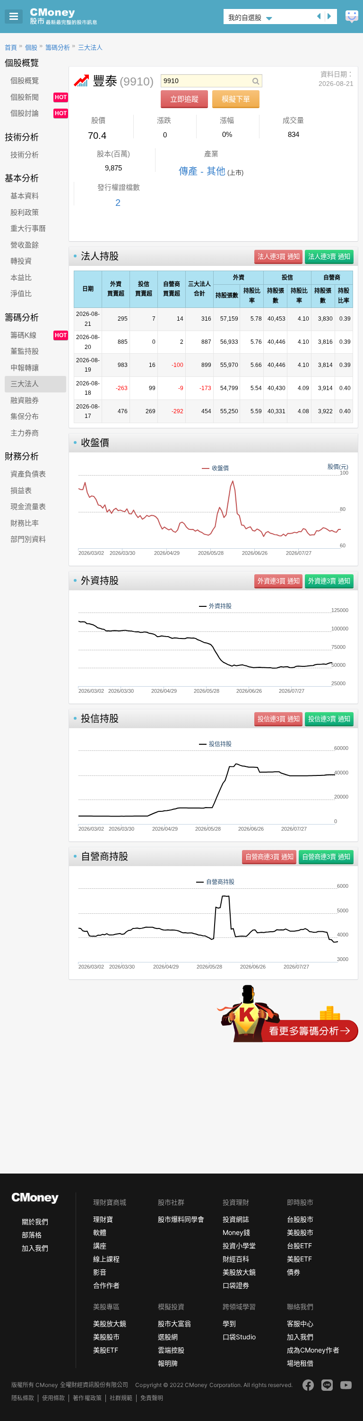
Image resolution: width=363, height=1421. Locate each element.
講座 (99, 1246)
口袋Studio (239, 1337)
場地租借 (300, 1363)
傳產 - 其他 (202, 171)
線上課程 (106, 1259)
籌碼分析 (57, 47)
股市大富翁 (174, 1323)
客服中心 (300, 1323)
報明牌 (168, 1363)
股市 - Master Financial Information (78, 17)
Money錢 (236, 1232)
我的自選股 (244, 17)
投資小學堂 (239, 1246)
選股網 (168, 1337)
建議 (352, 16)
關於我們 (35, 1221)
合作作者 (106, 1285)
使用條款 (53, 1398)
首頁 (11, 47)
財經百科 (236, 1259)
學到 (229, 1323)
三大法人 (90, 47)
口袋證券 (236, 1285)
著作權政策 (87, 1398)
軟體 (99, 1232)
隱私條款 (22, 1398)
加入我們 (35, 1248)
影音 (99, 1272)
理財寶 (103, 1219)
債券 (293, 1272)
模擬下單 (236, 99)
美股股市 (300, 1232)
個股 (31, 47)
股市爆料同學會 (181, 1219)
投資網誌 (236, 1219)
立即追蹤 (184, 99)
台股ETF (299, 1246)
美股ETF (299, 1259)
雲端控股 (171, 1350)
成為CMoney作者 (313, 1350)
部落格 (32, 1235)
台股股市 (300, 1219)
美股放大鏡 (239, 1272)
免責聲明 (151, 1398)
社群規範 (121, 1398)
